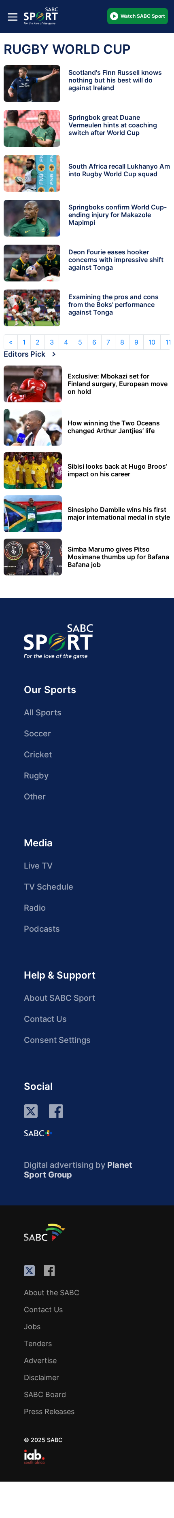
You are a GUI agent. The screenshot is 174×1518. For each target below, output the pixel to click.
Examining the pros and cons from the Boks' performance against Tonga (113, 304)
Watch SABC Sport (143, 16)
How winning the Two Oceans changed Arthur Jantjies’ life (114, 427)
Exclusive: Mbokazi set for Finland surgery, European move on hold (118, 383)
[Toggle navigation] (12, 16)
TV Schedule (48, 887)
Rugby (36, 775)
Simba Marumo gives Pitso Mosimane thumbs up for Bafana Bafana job (118, 557)
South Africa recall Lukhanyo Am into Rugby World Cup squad (119, 170)
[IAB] (34, 1456)
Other (35, 796)
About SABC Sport (59, 998)
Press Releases (49, 1411)
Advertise (40, 1360)
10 (152, 342)
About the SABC (51, 1292)
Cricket (38, 754)
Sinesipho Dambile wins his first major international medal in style (119, 513)
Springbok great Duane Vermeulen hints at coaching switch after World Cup (112, 125)
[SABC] (46, 1232)
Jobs (32, 1326)
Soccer (37, 733)
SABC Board (45, 1394)
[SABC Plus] (38, 1133)
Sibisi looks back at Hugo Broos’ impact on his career (117, 470)
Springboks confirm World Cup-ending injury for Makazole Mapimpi (117, 214)
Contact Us (45, 1019)
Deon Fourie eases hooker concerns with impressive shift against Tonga (115, 259)
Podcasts (42, 929)
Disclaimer (41, 1377)
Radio (35, 908)
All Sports (43, 712)
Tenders (38, 1343)
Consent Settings (57, 1040)
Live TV (38, 866)
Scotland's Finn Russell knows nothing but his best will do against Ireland (115, 80)
